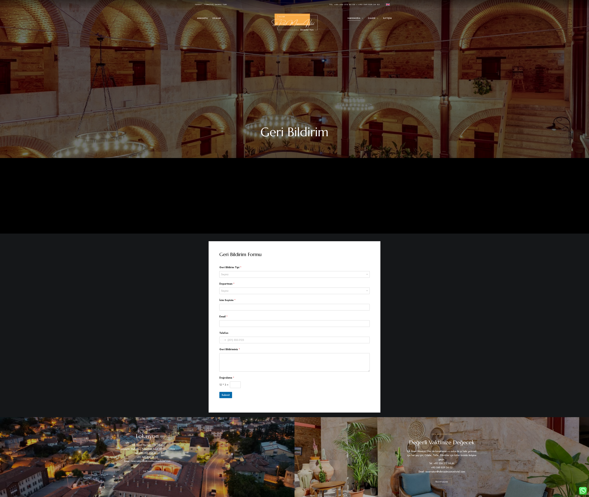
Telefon (223, 332)
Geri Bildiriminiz (229, 349)
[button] (147, 471)
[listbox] (294, 274)
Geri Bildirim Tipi (230, 267)
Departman (227, 283)
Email (223, 316)
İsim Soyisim (227, 300)
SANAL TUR (221, 4)
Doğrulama (226, 377)
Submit (226, 395)
